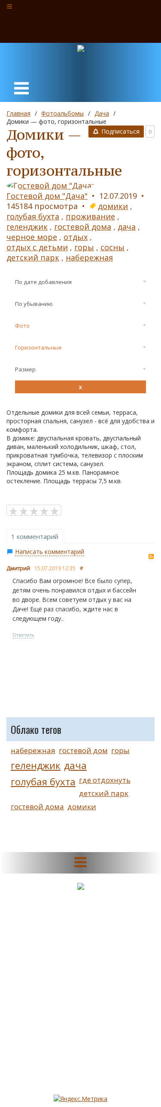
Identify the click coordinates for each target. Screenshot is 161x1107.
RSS (151, 556)
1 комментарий (34, 536)
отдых (76, 236)
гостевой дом (83, 750)
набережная (89, 257)
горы (84, 247)
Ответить (23, 634)
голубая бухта (32, 216)
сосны (112, 247)
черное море (31, 236)
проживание (90, 216)
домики (113, 206)
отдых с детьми (37, 247)
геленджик (27, 226)
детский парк (32, 257)
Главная (18, 113)
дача (127, 226)
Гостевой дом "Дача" (47, 196)
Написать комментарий (49, 552)
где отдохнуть (105, 780)
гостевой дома (82, 226)
